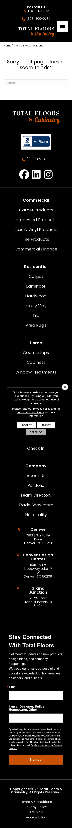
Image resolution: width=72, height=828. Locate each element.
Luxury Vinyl (36, 306)
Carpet (36, 276)
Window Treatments (35, 372)
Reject (46, 425)
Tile (36, 315)
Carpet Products (36, 210)
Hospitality (36, 515)
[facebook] (24, 174)
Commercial (36, 200)
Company (35, 466)
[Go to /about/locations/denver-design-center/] (36, 565)
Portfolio (36, 485)
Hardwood (36, 296)
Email (13, 686)
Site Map (36, 812)
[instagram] (48, 174)
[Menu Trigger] (62, 26)
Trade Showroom (36, 505)
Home (7, 45)
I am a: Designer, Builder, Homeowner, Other (27, 708)
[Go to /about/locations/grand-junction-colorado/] (36, 597)
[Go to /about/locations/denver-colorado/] (36, 536)
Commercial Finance (36, 249)
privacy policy (41, 408)
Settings (36, 432)
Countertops (36, 352)
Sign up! (36, 759)
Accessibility (36, 817)
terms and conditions (30, 412)
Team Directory (35, 495)
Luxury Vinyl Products (36, 229)
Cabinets (36, 362)
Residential (36, 266)
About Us (36, 475)
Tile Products (36, 239)
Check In (36, 448)
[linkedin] (36, 174)
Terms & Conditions (36, 801)
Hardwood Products (36, 220)
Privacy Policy (36, 807)
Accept (26, 425)
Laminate (36, 286)
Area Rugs (36, 325)
